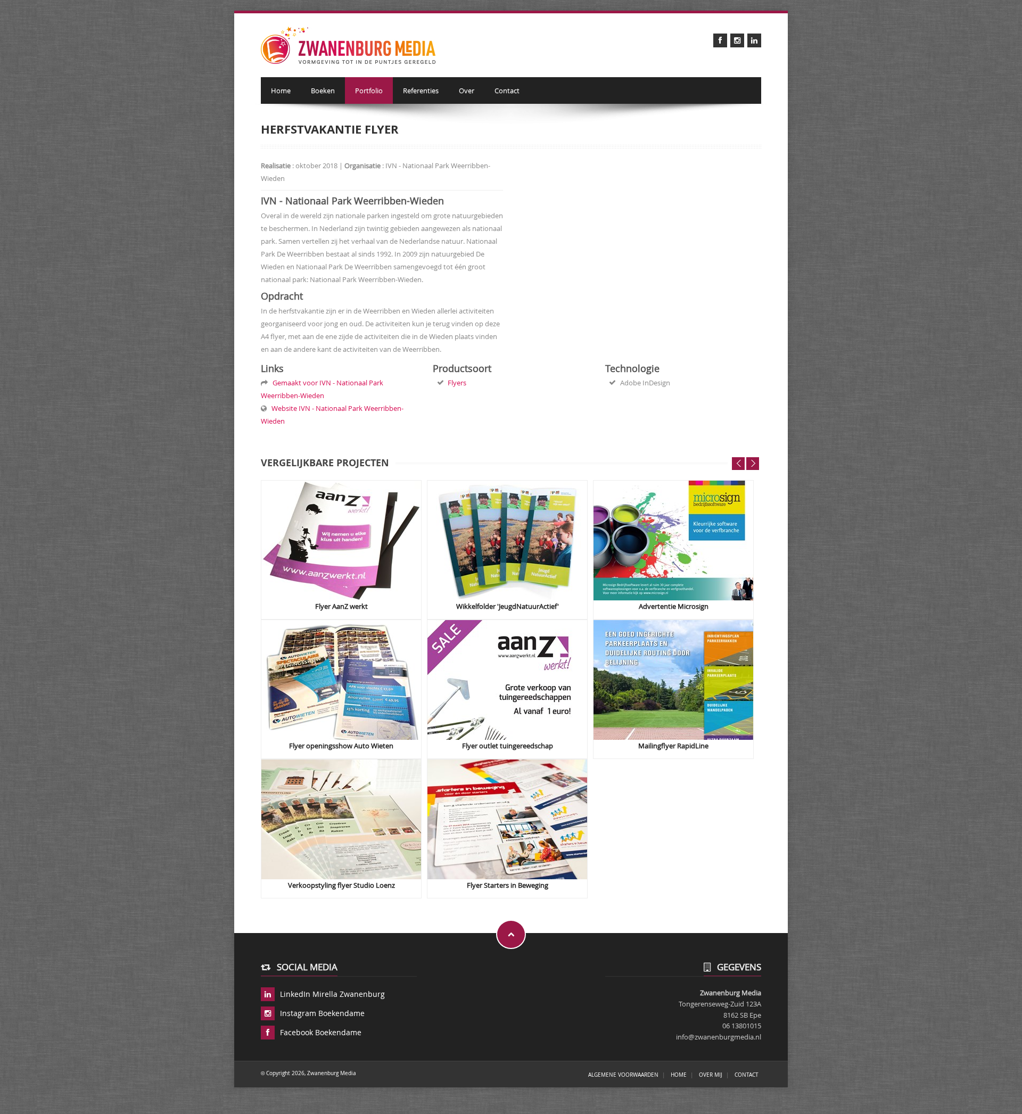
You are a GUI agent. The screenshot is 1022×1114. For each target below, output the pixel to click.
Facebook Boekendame (320, 1032)
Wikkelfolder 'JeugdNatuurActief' (507, 606)
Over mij (710, 1074)
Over (466, 90)
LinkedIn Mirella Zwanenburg (332, 994)
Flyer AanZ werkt (341, 606)
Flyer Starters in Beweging (507, 885)
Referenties (421, 90)
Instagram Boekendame (322, 1013)
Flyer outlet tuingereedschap (507, 745)
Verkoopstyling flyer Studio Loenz (341, 885)
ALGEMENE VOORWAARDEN (623, 1074)
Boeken (323, 90)
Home (281, 90)
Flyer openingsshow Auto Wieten (341, 745)
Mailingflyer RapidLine (673, 745)
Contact (507, 90)
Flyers (457, 382)
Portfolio (369, 90)
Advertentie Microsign (673, 606)
